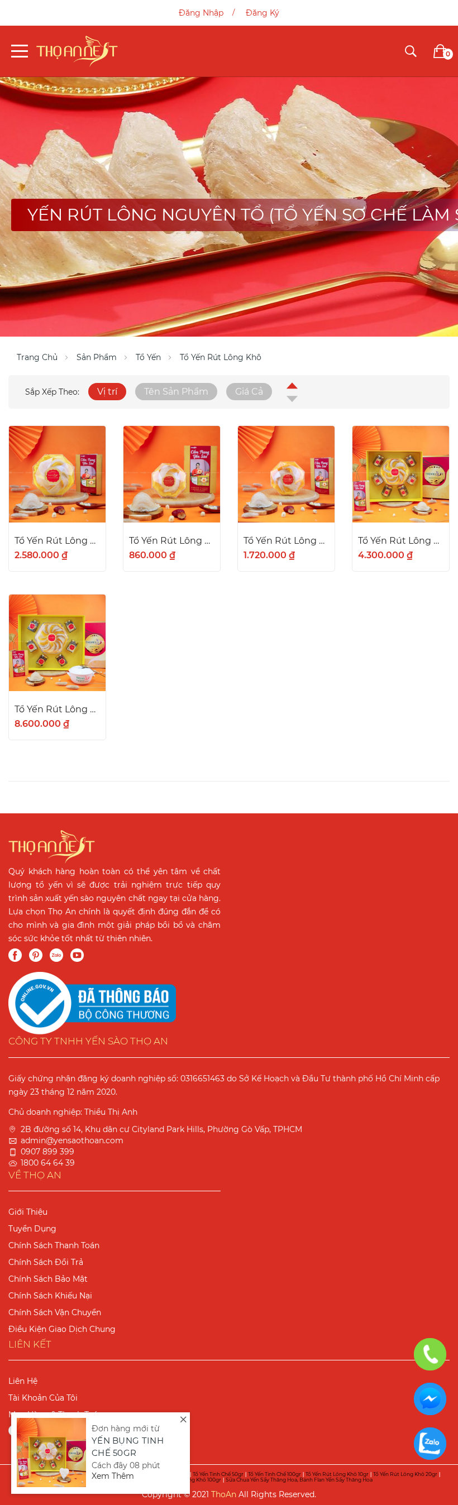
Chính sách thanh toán (53, 1245)
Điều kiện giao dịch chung (62, 1329)
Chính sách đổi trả (45, 1262)
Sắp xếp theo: (52, 392)
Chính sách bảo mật (48, 1279)
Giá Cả (249, 391)
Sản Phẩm (97, 357)
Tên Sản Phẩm (176, 391)
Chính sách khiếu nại (50, 1296)
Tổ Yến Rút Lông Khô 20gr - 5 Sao (286, 540)
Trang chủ (37, 357)
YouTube (77, 955)
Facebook (15, 955)
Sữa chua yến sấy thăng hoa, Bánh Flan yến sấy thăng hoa (299, 1480)
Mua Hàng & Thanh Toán (55, 1415)
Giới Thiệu (27, 1212)
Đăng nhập (201, 12)
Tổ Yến (148, 357)
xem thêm (113, 1476)
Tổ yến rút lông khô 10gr (337, 1474)
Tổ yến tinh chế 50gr (218, 1474)
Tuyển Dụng (32, 1229)
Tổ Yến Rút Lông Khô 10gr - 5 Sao (171, 540)
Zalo (56, 955)
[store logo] (77, 51)
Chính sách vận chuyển (54, 1312)
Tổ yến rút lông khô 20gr (405, 1474)
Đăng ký (262, 12)
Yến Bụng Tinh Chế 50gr (128, 1447)
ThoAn (223, 1494)
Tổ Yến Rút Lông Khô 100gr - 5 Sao (57, 709)
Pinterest (35, 955)
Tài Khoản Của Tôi (43, 1398)
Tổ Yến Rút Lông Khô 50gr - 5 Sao (400, 540)
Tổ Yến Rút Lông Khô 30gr (57, 540)
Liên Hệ (22, 1381)
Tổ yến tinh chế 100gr (274, 1474)
